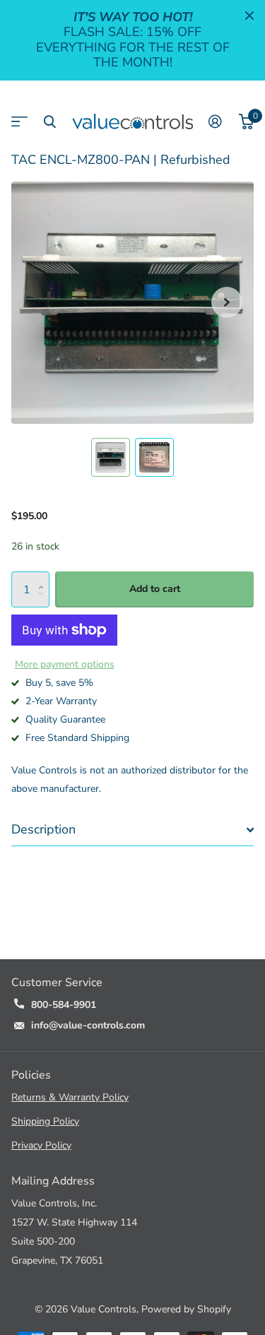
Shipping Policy (45, 1121)
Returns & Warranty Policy (70, 1097)
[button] (226, 303)
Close (249, 15)
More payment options (64, 664)
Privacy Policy (41, 1145)
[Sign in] (215, 121)
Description (43, 829)
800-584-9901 (63, 1004)
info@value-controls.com (88, 1025)
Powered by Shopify (186, 1309)
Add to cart (154, 588)
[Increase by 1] (44, 576)
